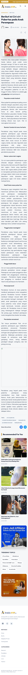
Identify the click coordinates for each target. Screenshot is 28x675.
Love (2, 658)
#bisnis (4, 569)
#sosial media (12, 569)
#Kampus (20, 562)
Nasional (3, 650)
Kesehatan (4, 12)
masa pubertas (22, 420)
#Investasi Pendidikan (16, 566)
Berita (2, 636)
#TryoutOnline (6, 556)
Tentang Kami (4, 641)
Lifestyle (3, 656)
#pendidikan (5, 559)
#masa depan (15, 559)
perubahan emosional (7, 422)
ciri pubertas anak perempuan (9, 420)
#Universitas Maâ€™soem (8, 562)
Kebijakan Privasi (5, 638)
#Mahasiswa (5, 566)
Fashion (3, 661)
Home (2, 633)
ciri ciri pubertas (10, 417)
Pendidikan (4, 653)
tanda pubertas (18, 422)
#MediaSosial (16, 556)
